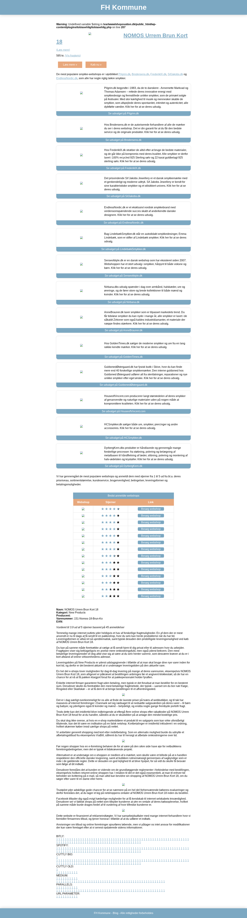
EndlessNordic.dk (66, 78)
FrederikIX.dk (158, 74)
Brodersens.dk (140, 74)
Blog (115, 913)
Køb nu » (96, 64)
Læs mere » (70, 64)
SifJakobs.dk (175, 74)
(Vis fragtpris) (73, 55)
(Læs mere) (63, 49)
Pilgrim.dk (124, 74)
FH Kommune (124, 7)
